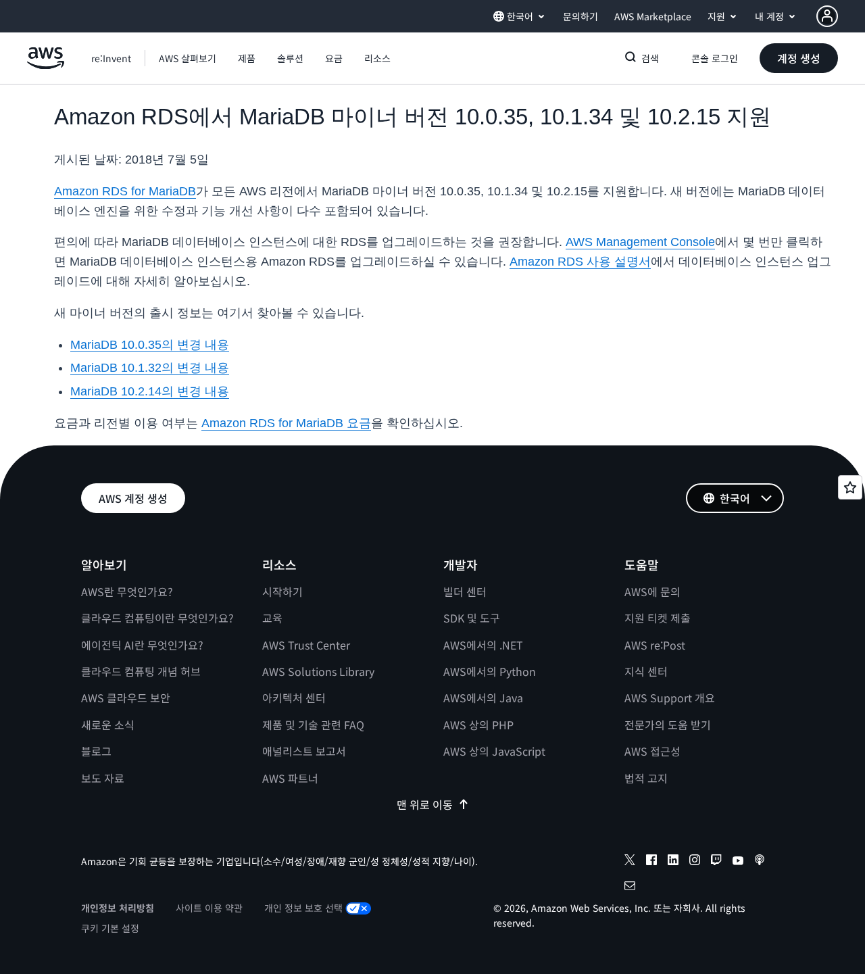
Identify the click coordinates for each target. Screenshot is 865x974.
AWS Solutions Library (318, 671)
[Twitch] (716, 861)
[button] (187, 58)
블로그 (96, 751)
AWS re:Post (654, 645)
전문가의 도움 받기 (667, 724)
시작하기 (282, 591)
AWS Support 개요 (669, 697)
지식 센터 (646, 671)
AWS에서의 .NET (483, 645)
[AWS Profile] (827, 16)
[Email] (629, 887)
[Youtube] (738, 861)
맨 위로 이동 (425, 804)
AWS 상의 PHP (478, 724)
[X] (629, 861)
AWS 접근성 (652, 751)
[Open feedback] (850, 487)
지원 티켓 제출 (657, 618)
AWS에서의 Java (483, 697)
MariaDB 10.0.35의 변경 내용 (149, 344)
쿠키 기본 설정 (110, 928)
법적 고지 (646, 778)
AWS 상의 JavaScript (494, 751)
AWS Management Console (640, 242)
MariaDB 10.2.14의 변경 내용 (149, 391)
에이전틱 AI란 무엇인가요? (142, 645)
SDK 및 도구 (471, 618)
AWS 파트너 (290, 778)
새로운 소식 (107, 724)
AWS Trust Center (306, 645)
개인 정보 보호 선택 (303, 908)
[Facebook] (651, 861)
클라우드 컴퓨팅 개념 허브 (141, 671)
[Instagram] (694, 861)
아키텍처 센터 (294, 697)
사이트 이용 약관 (209, 908)
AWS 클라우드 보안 (125, 697)
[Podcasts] (759, 861)
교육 (272, 618)
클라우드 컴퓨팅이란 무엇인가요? (157, 618)
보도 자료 (102, 778)
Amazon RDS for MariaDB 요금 (286, 423)
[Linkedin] (673, 861)
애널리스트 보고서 (304, 751)
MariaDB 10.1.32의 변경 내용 (149, 367)
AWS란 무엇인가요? (127, 591)
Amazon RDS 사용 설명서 (580, 261)
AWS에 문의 (652, 591)
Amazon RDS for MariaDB (125, 191)
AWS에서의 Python (489, 671)
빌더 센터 (465, 591)
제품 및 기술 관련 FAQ (313, 724)
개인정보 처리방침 (117, 908)
